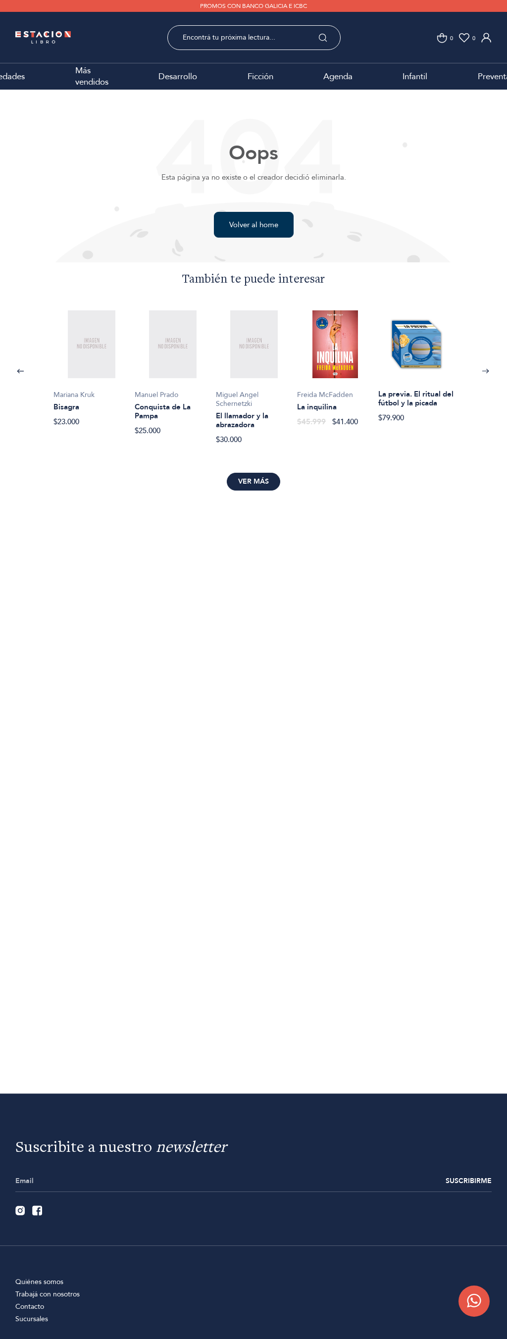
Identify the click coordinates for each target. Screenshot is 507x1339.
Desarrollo (177, 76)
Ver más (253, 481)
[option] (91, 362)
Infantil (415, 76)
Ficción (260, 76)
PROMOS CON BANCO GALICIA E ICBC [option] (253, 6)
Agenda (338, 76)
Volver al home (253, 225)
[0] (442, 38)
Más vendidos (91, 76)
